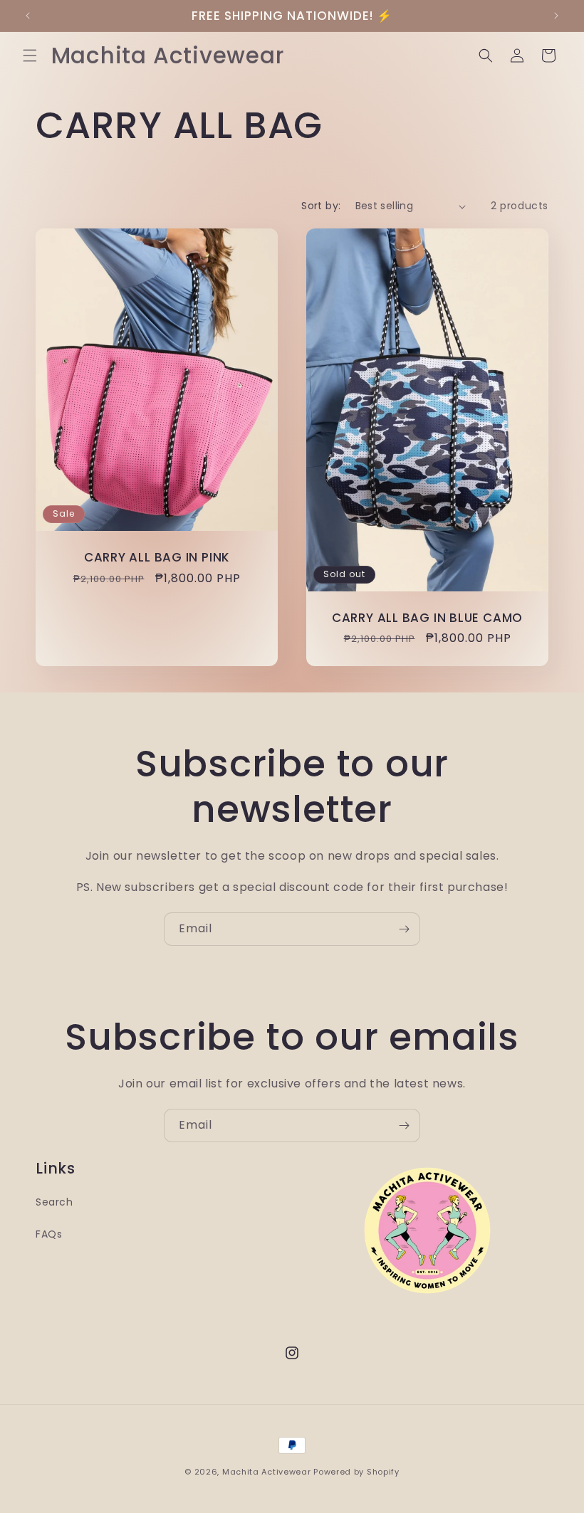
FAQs (49, 1234)
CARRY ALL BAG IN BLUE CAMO (427, 618)
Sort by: (320, 206)
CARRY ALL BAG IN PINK (156, 557)
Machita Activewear (266, 1471)
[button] (30, 55)
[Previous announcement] (27, 15)
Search (54, 1202)
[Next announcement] (556, 15)
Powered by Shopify (356, 1471)
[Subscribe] (403, 929)
